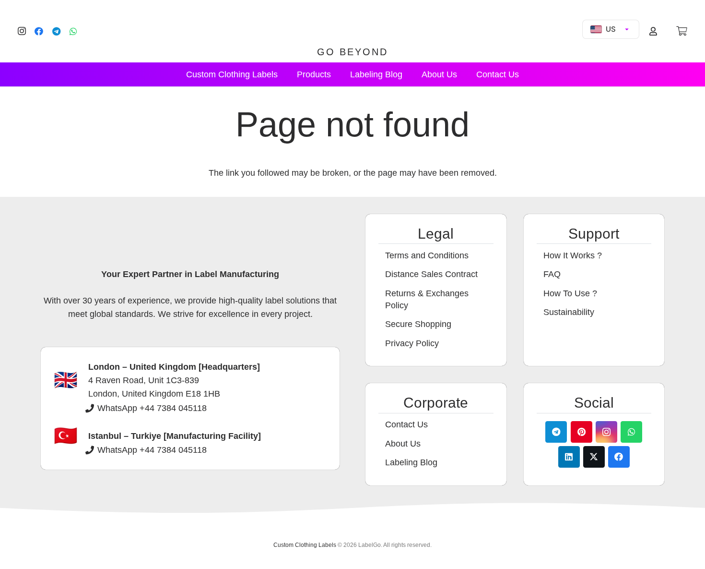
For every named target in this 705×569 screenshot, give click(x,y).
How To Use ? (570, 293)
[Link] (654, 31)
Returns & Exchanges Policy (427, 299)
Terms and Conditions (427, 255)
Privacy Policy (412, 343)
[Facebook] (38, 31)
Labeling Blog (411, 462)
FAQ (552, 274)
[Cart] (681, 31)
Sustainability (568, 312)
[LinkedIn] (569, 457)
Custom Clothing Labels (304, 545)
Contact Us (406, 424)
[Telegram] (56, 31)
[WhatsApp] (73, 31)
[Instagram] (21, 31)
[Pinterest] (581, 432)
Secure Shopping (418, 324)
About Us (403, 443)
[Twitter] (594, 457)
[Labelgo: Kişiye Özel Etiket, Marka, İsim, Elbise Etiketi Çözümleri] (352, 25)
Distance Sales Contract (431, 274)
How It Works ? (572, 255)
